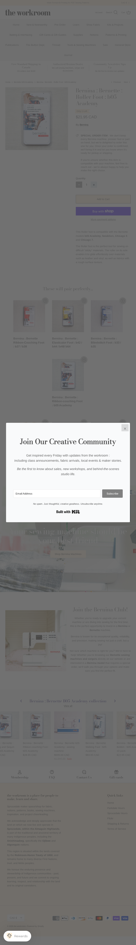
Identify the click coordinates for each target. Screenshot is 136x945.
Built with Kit (68, 512)
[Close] (125, 427)
